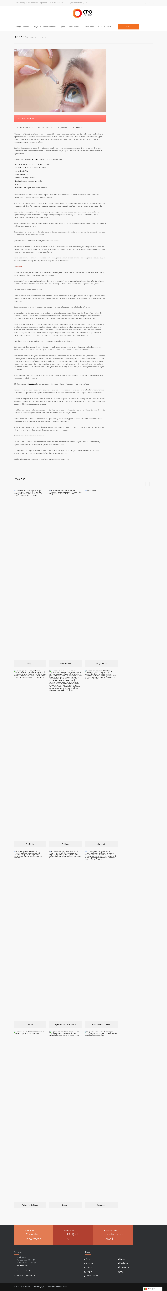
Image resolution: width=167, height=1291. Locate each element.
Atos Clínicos (74, 27)
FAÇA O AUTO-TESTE (128, 27)
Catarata (30, 1024)
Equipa (62, 27)
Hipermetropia (65, 663)
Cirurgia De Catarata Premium (44, 27)
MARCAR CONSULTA (106, 27)
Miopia (29, 663)
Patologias (124, 1263)
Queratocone (101, 1205)
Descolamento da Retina (101, 1024)
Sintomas (89, 1263)
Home (32, 38)
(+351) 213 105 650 (58, 3)
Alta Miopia (101, 844)
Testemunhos (89, 27)
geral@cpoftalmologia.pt (78, 3)
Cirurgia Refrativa (21, 27)
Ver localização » (23, 1265)
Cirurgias (89, 1271)
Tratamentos (125, 1267)
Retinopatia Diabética (30, 1205)
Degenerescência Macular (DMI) (65, 1024)
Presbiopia (30, 844)
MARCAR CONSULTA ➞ (26, 118)
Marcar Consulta (92, 1276)
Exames (89, 1267)
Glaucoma (65, 1205)
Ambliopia (65, 844)
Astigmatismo (101, 663)
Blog (121, 1271)
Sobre (88, 1259)
